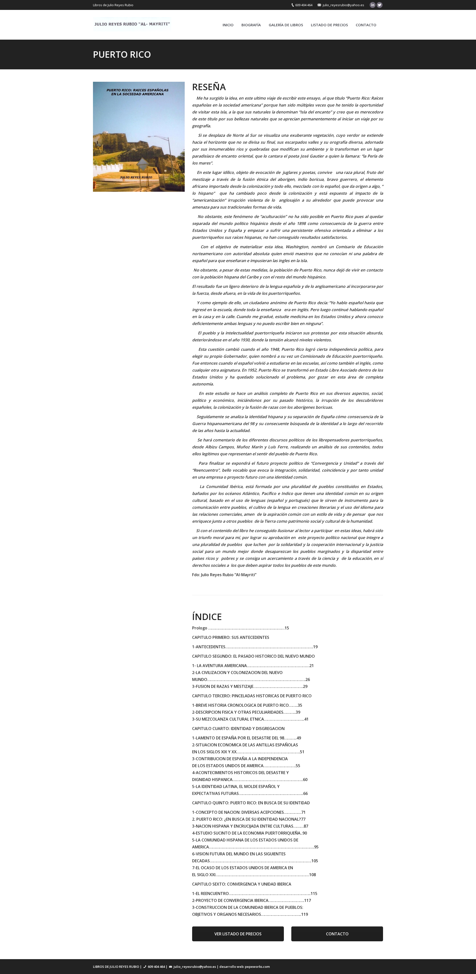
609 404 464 (303, 5)
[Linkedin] (373, 5)
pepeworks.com (257, 966)
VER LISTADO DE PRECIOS (238, 934)
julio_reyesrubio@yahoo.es (343, 5)
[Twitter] (380, 5)
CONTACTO (337, 934)
